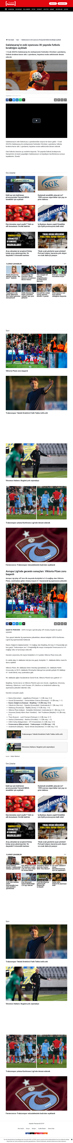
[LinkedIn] (17, 99)
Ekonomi (18, 9)
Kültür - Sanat (49, 9)
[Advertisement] (36, 313)
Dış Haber (26, 9)
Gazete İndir (62, 3)
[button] (58, 99)
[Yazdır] (55, 99)
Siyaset (39, 9)
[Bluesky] (13, 99)
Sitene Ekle (51, 1128)
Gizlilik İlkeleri (42, 1128)
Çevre (66, 9)
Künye (28, 1128)
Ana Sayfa (11, 40)
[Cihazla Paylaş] (23, 99)
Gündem (11, 9)
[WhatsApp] (20, 99)
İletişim (34, 1128)
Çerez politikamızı (19, 1141)
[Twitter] (10, 99)
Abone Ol (52, 3)
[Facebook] (7, 99)
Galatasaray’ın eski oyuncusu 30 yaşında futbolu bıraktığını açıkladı (41, 40)
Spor (33, 9)
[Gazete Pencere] (11, 3)
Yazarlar (59, 9)
